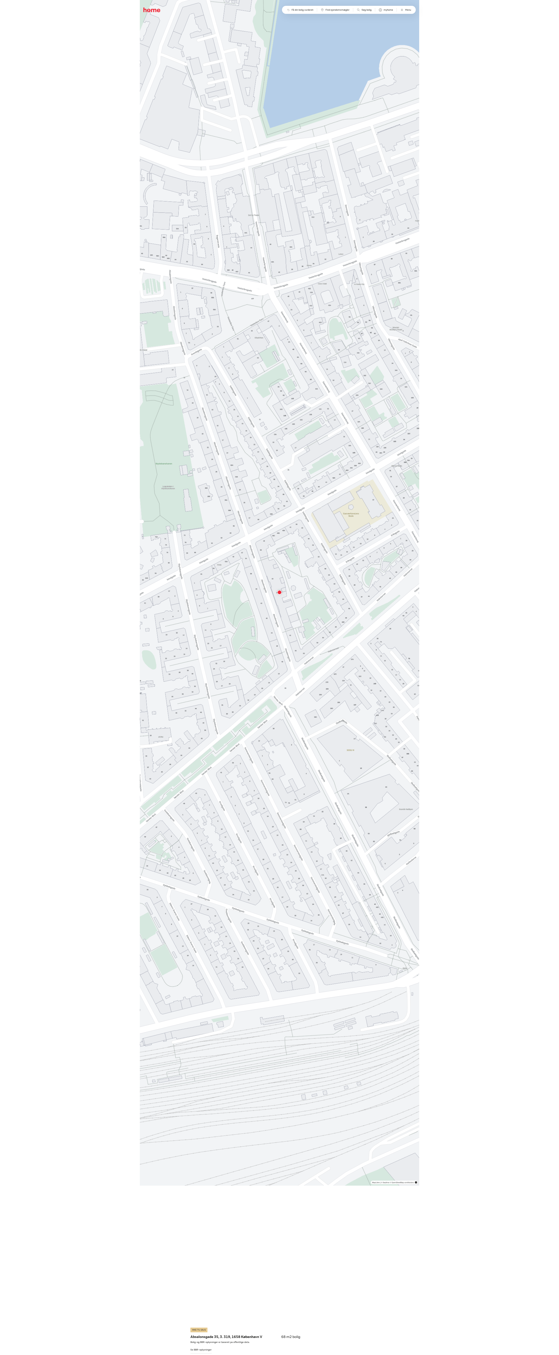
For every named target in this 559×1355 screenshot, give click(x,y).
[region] (279, 593)
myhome (388, 10)
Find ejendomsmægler (338, 10)
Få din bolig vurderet (302, 10)
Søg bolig (367, 10)
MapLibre (376, 1182)
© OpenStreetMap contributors (402, 1182)
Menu (408, 10)
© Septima (385, 1182)
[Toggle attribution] (416, 1182)
